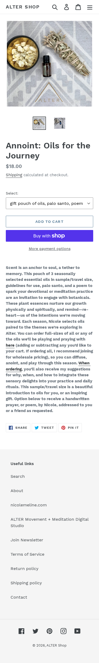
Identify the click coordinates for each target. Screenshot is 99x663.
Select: (12, 193)
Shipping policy (26, 582)
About (17, 490)
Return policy (25, 568)
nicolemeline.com (29, 504)
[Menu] (90, 7)
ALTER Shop (23, 7)
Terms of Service (27, 554)
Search (18, 476)
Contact (19, 597)
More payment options (49, 248)
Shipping (14, 175)
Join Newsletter (27, 539)
